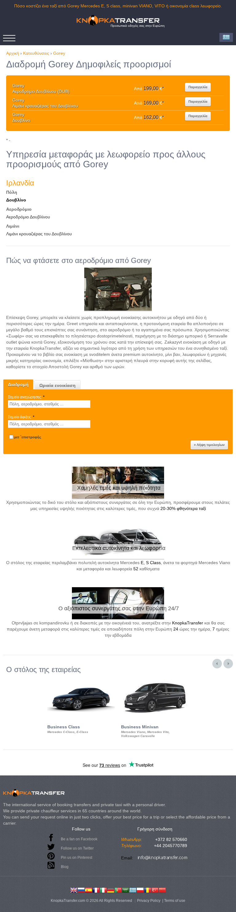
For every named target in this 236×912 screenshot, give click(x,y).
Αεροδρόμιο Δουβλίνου (28, 216)
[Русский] (81, 889)
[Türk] (155, 889)
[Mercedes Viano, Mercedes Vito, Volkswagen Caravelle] (155, 679)
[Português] (118, 889)
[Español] (88, 889)
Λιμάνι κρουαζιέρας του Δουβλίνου (39, 233)
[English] (73, 889)
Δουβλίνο (16, 199)
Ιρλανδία (20, 183)
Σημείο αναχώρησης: (26, 397)
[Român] (147, 889)
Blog (65, 867)
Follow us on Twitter (77, 848)
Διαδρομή (18, 384)
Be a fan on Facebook (79, 839)
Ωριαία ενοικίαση (57, 385)
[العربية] (125, 889)
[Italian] (103, 889)
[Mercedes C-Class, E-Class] (81, 679)
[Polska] (140, 889)
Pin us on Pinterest (76, 857)
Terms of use (174, 900)
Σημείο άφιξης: (21, 417)
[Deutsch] (110, 889)
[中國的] (162, 889)
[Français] (96, 889)
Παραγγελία (197, 87)
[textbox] (49, 404)
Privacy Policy (148, 900)
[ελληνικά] (132, 889)
